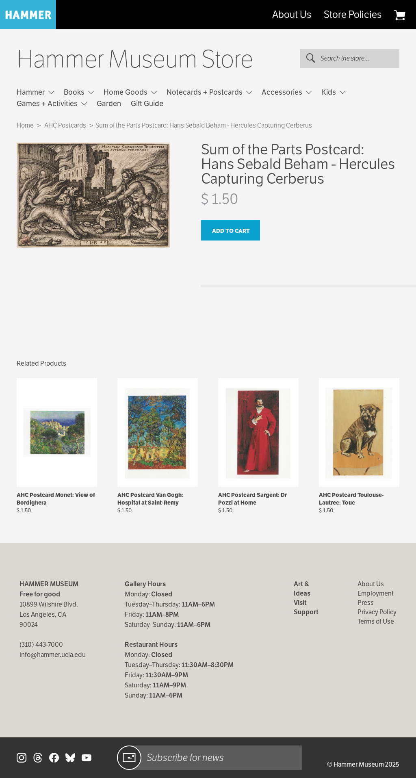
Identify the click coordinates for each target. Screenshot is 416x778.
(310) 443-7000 (41, 644)
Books (75, 92)
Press (366, 602)
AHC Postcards (65, 125)
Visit (300, 602)
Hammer (31, 92)
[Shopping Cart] (399, 15)
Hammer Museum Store (135, 59)
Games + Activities (48, 103)
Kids (329, 92)
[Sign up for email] (129, 757)
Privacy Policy (377, 612)
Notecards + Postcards (205, 92)
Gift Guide (147, 103)
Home (25, 125)
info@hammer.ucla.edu (53, 654)
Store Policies (352, 15)
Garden (109, 103)
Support (306, 612)
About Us (291, 15)
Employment (376, 593)
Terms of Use (376, 621)
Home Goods (126, 92)
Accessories (283, 92)
